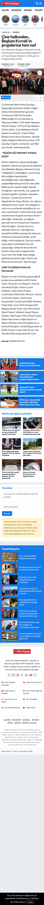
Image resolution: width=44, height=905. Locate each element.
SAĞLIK (17, 723)
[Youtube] (31, 675)
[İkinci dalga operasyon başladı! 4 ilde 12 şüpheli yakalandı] (11, 444)
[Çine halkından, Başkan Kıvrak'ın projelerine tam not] (22, 82)
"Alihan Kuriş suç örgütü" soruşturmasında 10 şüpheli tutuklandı (11, 432)
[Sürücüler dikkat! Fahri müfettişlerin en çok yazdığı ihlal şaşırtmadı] (32, 422)
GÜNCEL (28, 10)
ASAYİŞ (5, 10)
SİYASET (39, 10)
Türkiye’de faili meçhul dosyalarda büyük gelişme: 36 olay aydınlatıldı (10, 475)
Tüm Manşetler (31, 699)
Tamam (30, 902)
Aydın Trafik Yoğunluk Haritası (32, 692)
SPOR (10, 723)
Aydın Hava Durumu (34, 682)
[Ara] (37, 3)
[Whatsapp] (35, 675)
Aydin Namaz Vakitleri (8, 692)
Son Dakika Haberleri (12, 707)
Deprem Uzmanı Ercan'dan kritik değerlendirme (29, 474)
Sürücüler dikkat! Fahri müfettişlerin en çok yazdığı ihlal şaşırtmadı (31, 432)
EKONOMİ (16, 10)
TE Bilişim (15, 751)
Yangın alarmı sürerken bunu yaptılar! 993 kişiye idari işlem (32, 453)
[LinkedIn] (26, 675)
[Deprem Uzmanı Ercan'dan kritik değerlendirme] (32, 465)
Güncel (16, 32)
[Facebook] (9, 675)
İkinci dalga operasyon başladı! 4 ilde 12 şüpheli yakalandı (11, 453)
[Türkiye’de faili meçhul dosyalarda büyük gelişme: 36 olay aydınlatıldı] (11, 465)
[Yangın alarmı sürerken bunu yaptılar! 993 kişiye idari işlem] (32, 444)
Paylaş (7, 97)
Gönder (7, 513)
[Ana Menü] (40, 3)
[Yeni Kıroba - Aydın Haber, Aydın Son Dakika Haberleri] (10, 3)
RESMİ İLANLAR (29, 723)
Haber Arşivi (31, 707)
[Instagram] (22, 675)
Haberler (6, 32)
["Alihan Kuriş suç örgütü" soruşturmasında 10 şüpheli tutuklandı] (11, 422)
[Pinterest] (18, 675)
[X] (13, 675)
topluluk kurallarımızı (24, 522)
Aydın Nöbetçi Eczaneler (8, 683)
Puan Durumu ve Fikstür (9, 700)
